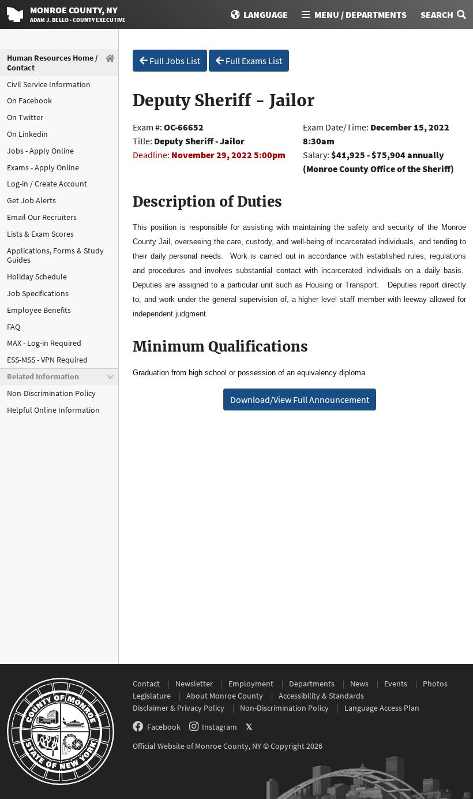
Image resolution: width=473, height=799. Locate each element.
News (359, 683)
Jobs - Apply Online (40, 150)
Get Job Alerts (31, 200)
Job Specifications (38, 293)
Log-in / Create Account (47, 183)
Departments (312, 683)
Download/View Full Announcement (299, 399)
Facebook (164, 727)
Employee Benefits (39, 310)
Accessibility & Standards (321, 695)
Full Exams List (253, 60)
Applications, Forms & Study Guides (55, 255)
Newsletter (194, 683)
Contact (146, 683)
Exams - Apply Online (43, 167)
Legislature (152, 695)
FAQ (13, 327)
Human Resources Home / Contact (52, 63)
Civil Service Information (49, 84)
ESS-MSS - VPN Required (47, 359)
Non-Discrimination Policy (51, 393)
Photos (435, 683)
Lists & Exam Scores (40, 234)
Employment (250, 683)
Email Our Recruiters (42, 217)
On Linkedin (27, 134)
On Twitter (25, 117)
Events (395, 683)
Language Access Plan (381, 708)
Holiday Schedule (37, 276)
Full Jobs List (174, 60)
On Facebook (29, 100)
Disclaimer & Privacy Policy (178, 708)
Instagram (219, 727)
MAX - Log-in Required (44, 343)
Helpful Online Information (53, 410)
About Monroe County (224, 695)
